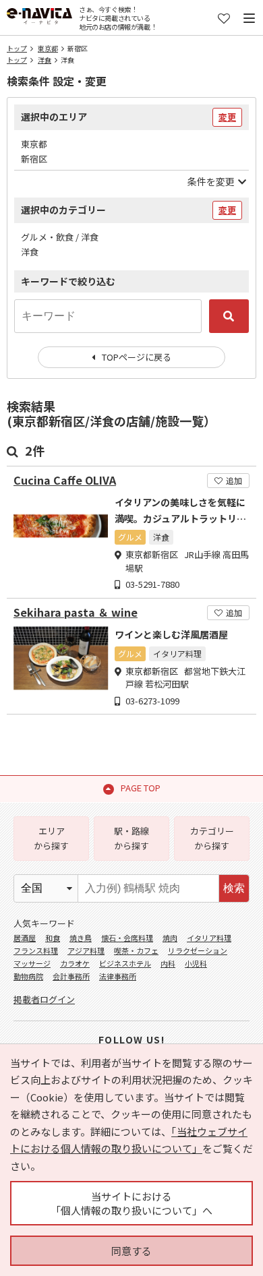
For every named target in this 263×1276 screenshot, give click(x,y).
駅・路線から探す (131, 838)
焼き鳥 (80, 937)
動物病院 (28, 976)
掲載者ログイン (44, 999)
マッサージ (32, 963)
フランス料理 (35, 950)
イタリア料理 (209, 937)
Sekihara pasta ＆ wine (75, 612)
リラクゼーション (197, 950)
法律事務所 (117, 976)
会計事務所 (71, 976)
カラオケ (75, 963)
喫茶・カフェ (136, 950)
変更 (227, 117)
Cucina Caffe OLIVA (64, 480)
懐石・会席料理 (127, 937)
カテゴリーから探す (212, 838)
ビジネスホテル (125, 963)
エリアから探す (51, 838)
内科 (167, 963)
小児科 (196, 963)
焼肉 (170, 937)
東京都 (48, 48)
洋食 (44, 60)
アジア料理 (86, 950)
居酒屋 (24, 937)
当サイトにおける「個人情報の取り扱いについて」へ (131, 1203)
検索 (234, 888)
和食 (52, 937)
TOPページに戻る (136, 357)
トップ (17, 48)
